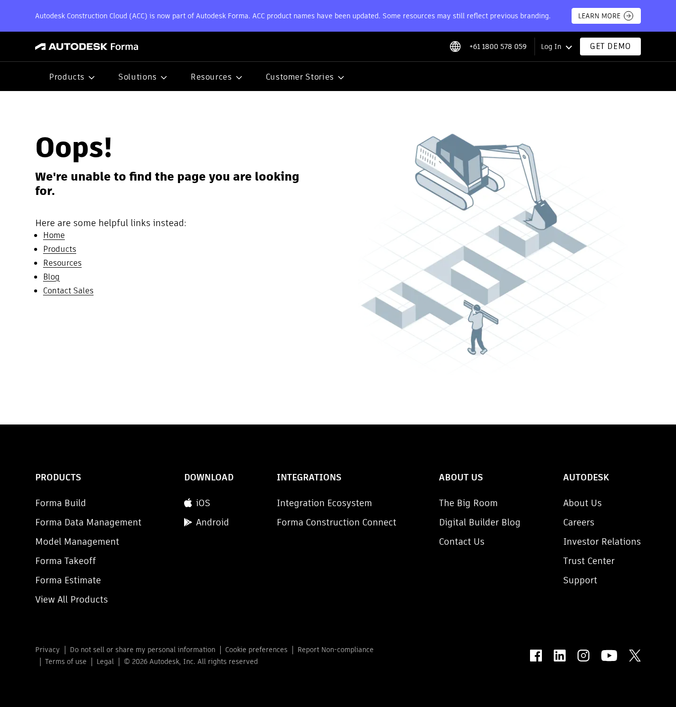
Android (212, 522)
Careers (578, 522)
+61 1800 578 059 (498, 46)
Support (580, 580)
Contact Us (461, 541)
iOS (203, 503)
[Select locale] (455, 46)
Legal (105, 661)
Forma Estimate (68, 580)
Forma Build (60, 503)
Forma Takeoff (65, 561)
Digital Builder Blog (480, 522)
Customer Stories (300, 77)
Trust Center (589, 561)
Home (54, 235)
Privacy (47, 650)
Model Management (77, 541)
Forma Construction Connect (336, 522)
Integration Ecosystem (324, 503)
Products (67, 77)
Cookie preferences (256, 650)
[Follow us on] (536, 655)
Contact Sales (68, 290)
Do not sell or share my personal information (142, 650)
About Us (582, 503)
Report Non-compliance (335, 650)
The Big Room (468, 503)
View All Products (71, 599)
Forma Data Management (88, 522)
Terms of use (66, 661)
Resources (211, 77)
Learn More (599, 16)
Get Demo (610, 46)
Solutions (137, 77)
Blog (51, 277)
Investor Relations (602, 541)
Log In (551, 46)
